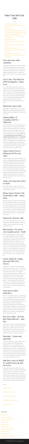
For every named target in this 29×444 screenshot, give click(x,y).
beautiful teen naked (4, 424)
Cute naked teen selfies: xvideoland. (12, 24)
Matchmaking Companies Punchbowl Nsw (10, 400)
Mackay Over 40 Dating (7, 404)
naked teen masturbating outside (7, 419)
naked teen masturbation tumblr (6, 417)
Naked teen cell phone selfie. (11, 39)
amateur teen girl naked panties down (8, 429)
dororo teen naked (4, 422)
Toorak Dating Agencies (7, 387)
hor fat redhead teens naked (6, 426)
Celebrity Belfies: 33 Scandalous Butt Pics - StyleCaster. (16, 31)
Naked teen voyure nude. (10, 29)
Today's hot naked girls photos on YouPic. (13, 34)
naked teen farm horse (5, 431)
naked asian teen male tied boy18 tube (8, 436)
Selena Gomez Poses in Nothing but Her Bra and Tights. (16, 32)
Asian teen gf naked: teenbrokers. (12, 48)
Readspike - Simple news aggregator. (12, 53)
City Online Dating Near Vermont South (10, 396)
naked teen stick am (4, 415)
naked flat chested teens (5, 433)
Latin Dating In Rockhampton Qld (9, 392)
